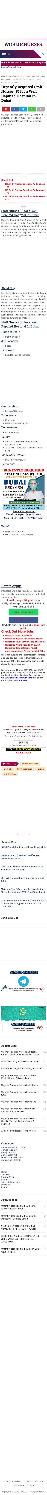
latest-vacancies (33, 76)
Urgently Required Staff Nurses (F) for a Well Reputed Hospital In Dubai (21, 93)
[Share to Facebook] (15, 109)
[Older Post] (29, 834)
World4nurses (29, 745)
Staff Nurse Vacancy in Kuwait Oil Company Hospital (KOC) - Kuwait (18, 1227)
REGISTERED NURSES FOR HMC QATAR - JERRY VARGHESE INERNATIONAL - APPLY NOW (20, 1239)
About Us (5, 1174)
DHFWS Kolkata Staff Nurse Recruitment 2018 (22, 879)
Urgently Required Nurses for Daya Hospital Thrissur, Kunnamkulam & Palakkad (17, 1121)
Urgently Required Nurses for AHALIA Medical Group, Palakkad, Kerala (18, 1077)
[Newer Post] (17, 834)
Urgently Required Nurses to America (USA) (18, 1093)
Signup (4, 1187)
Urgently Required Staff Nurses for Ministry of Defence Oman (18, 1217)
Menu (7, 54)
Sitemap (5, 1179)
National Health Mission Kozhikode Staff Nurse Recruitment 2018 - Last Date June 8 (23, 891)
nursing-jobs (5, 79)
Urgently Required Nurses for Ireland (18, 1102)
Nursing (42, 76)
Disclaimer (6, 1184)
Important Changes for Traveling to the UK (21, 1068)
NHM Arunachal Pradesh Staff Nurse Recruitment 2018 (20, 857)
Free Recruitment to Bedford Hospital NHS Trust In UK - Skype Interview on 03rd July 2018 (23, 903)
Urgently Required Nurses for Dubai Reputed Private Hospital (18, 1110)
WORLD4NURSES (23, 44)
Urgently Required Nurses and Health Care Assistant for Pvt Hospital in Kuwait (20, 1053)
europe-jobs (7, 1150)
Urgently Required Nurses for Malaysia (19, 1085)
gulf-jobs (23, 76)
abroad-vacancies (12, 76)
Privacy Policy (7, 1177)
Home (3, 76)
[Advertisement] (23, 19)
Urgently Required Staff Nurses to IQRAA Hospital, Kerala (18, 1207)
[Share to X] (23, 109)
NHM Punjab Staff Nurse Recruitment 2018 (23, 847)
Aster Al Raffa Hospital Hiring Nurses (18, 1131)
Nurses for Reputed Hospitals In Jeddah (24, 638)
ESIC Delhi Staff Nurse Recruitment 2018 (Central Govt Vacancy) (22, 868)
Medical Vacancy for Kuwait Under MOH (19, 1061)
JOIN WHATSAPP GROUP (24, 612)
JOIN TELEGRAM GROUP (24, 620)
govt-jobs (5, 1152)
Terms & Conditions (10, 1182)
